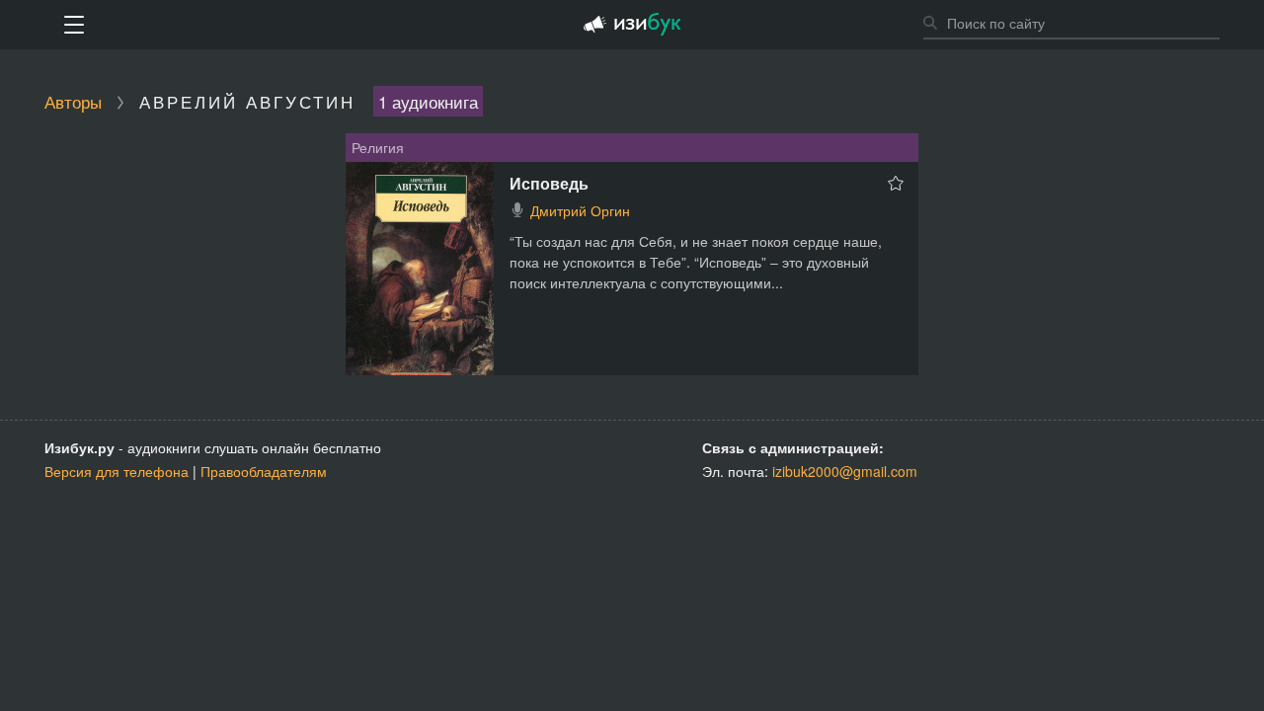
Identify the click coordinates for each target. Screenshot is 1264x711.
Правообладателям (263, 471)
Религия (378, 147)
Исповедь (549, 183)
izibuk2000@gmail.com (844, 471)
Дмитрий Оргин (580, 210)
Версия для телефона (116, 471)
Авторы (73, 101)
